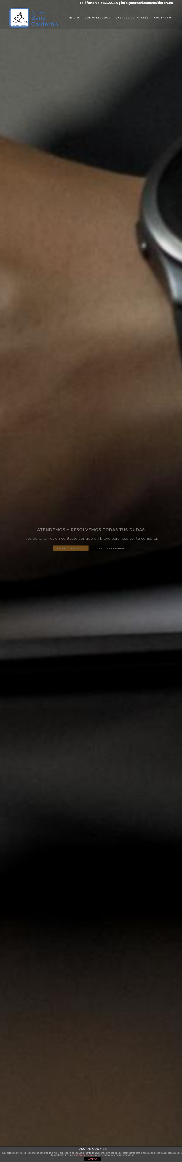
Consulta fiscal (70, 546)
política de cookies (84, 1155)
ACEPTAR (92, 1159)
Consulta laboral (110, 546)
